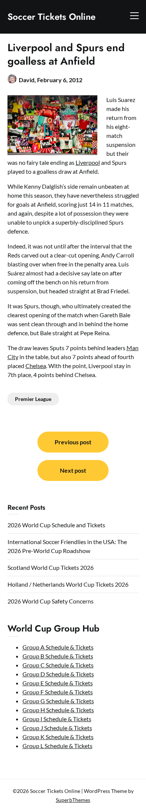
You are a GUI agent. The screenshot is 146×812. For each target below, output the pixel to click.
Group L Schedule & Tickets (57, 745)
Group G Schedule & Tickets (58, 700)
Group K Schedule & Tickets (58, 736)
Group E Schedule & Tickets (57, 682)
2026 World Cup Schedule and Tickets (56, 524)
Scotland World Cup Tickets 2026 (50, 567)
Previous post (73, 441)
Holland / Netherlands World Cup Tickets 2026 (67, 584)
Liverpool (88, 162)
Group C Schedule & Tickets (58, 665)
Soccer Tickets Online (51, 16)
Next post (73, 470)
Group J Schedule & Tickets (57, 727)
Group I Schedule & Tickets (56, 718)
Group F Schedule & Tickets (57, 691)
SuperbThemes (73, 800)
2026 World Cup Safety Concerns (50, 601)
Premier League (33, 399)
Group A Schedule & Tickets (58, 647)
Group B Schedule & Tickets (57, 656)
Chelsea (35, 365)
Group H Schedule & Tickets (58, 709)
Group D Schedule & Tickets (58, 673)
